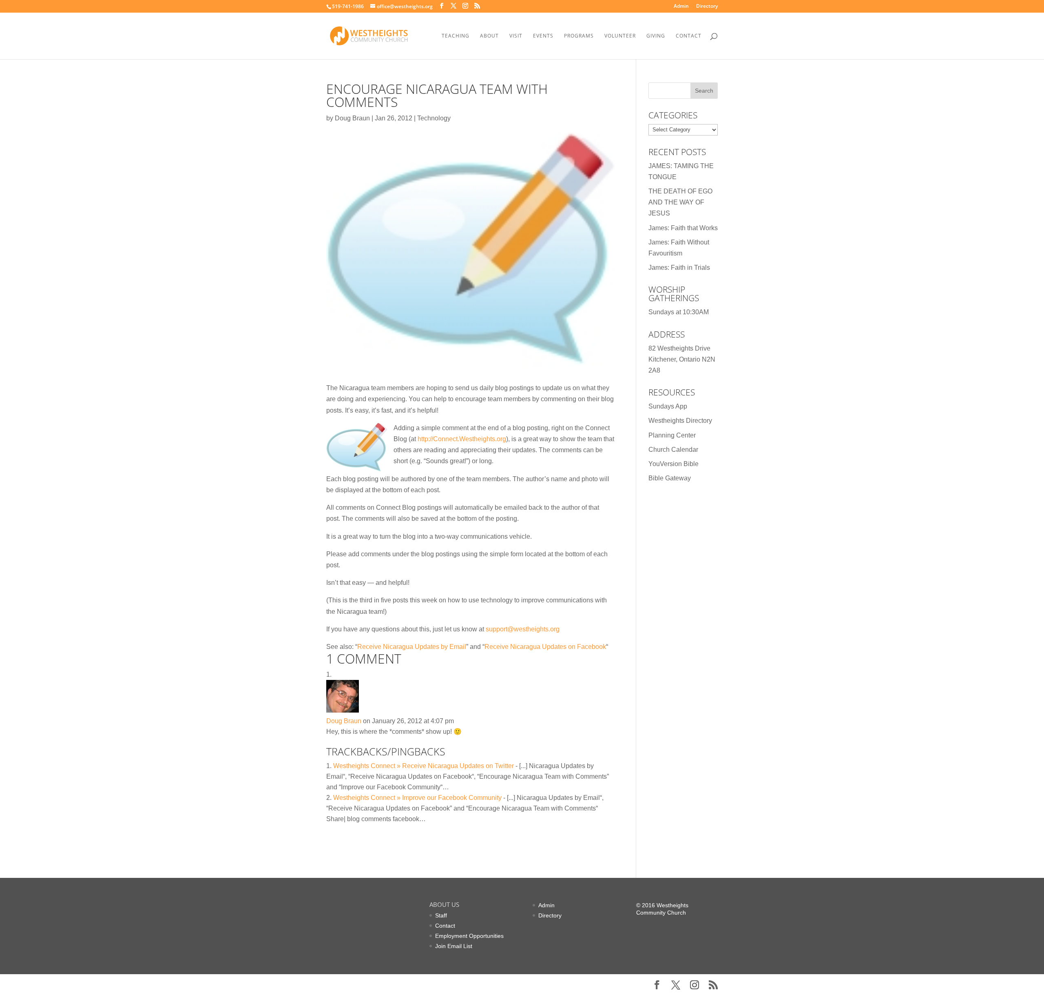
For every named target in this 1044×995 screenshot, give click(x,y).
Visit (515, 36)
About (489, 36)
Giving (655, 36)
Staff (441, 915)
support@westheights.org (523, 629)
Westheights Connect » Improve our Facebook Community (417, 797)
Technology (434, 118)
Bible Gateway (669, 478)
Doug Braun (352, 118)
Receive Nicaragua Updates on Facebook (545, 646)
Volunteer (620, 36)
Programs (579, 36)
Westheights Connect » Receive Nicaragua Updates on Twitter (423, 765)
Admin (681, 6)
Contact (688, 36)
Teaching (455, 36)
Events (543, 36)
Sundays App (667, 406)
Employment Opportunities (469, 936)
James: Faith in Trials (679, 267)
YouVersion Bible (673, 463)
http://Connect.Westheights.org (462, 438)
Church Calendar (673, 449)
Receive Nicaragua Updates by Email (411, 646)
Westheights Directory (680, 420)
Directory (707, 6)
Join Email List (453, 946)
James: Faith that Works (683, 227)
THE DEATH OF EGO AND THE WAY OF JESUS (680, 202)
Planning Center (672, 435)
